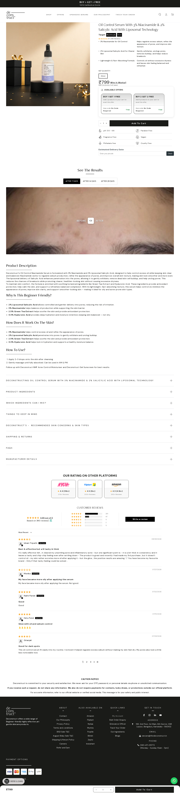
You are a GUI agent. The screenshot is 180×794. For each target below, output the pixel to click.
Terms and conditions (63, 728)
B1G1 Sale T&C (63, 732)
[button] (160, 14)
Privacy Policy (63, 724)
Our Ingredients (118, 732)
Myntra (90, 728)
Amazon (90, 716)
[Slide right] (87, 64)
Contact (63, 716)
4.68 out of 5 (46, 518)
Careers (63, 744)
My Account (117, 716)
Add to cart (139, 123)
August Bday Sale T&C (63, 736)
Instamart (90, 744)
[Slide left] (9, 64)
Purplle (90, 732)
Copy (128, 110)
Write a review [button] (140, 519)
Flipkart (90, 720)
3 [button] (90, 662)
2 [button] (86, 662)
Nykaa (90, 724)
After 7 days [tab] (72, 181)
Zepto (90, 740)
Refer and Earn (63, 747)
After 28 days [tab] (107, 181)
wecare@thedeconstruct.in (154, 736)
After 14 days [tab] (89, 181)
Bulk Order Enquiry (117, 720)
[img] (24, 539)
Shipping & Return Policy (63, 740)
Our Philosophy (63, 720)
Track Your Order (117, 728)
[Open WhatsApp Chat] (174, 780)
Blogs (117, 736)
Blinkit (90, 736)
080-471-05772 (147, 745)
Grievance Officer (118, 724)
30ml (103, 76)
